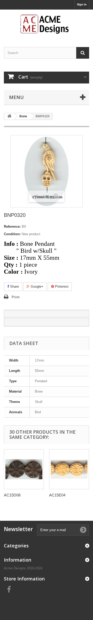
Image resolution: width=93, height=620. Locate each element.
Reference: (12, 226)
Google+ (36, 286)
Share (14, 286)
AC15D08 (12, 495)
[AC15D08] (24, 469)
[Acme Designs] (46, 23)
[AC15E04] (69, 469)
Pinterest (61, 286)
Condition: (12, 234)
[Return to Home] (9, 116)
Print (15, 297)
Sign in (82, 4)
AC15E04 (57, 495)
